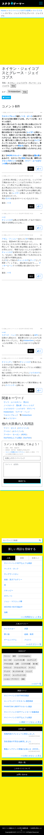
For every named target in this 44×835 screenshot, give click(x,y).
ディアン (32, 667)
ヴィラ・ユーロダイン (13, 402)
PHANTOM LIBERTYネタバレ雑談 (18, 706)
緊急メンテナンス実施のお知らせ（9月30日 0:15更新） (22, 749)
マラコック (7, 667)
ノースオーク (9, 405)
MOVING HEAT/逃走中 (13, 607)
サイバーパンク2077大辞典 (19, 10)
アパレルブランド (20, 667)
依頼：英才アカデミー (13, 579)
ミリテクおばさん (24, 656)
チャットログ (7, 220)
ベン (11, 265)
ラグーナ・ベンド (9, 335)
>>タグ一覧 (36, 684)
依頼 (23, 679)
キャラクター (11, 418)
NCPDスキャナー (14, 155)
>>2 (3, 217)
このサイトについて (22, 768)
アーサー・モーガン (12, 434)
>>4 (3, 332)
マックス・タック (11, 568)
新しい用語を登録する (22, 549)
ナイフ (37, 140)
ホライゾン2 (23, 428)
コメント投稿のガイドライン (14, 452)
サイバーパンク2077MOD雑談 (16, 695)
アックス (7, 671)
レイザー (30, 132)
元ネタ (8, 198)
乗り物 (6, 634)
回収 (23, 158)
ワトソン (7, 656)
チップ (33, 260)
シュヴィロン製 (19, 660)
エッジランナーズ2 (19, 675)
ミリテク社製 (25, 664)
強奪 (6, 612)
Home (3, 10)
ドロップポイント (9, 161)
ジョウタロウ (34, 373)
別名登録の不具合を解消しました (17, 741)
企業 (17, 664)
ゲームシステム (10, 640)
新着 (22, 558)
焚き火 (20, 145)
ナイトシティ (7, 362)
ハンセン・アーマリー (11, 679)
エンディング (31, 660)
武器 (26, 628)
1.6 (26, 239)
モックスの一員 (18, 671)
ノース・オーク (26, 116)
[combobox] (22, 540)
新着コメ (35, 558)
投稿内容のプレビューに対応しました (19, 734)
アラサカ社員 (8, 664)
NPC (36, 335)
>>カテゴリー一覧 (33, 644)
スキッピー (8, 590)
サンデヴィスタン (11, 574)
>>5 (9, 273)
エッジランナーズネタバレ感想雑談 (18, 701)
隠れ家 (36, 155)
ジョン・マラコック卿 (13, 601)
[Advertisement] (22, 41)
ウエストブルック (9, 116)
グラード (7, 675)
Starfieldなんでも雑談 (13, 438)
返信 (31, 169)
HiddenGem (15, 91)
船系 (14, 656)
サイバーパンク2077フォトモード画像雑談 (21, 712)
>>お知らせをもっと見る (31, 756)
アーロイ (7, 431)
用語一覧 (22, 762)
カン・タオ (7, 660)
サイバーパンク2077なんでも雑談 (18, 563)
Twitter (7, 97)
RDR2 (24, 434)
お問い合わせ (22, 774)
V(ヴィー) (31, 408)
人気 (8, 558)
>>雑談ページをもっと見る (30, 722)
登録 (13, 86)
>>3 (9, 203)
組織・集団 (28, 634)
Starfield (27, 438)
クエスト (28, 640)
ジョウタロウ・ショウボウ (14, 408)
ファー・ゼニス (10, 428)
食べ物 (35, 664)
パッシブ (29, 671)
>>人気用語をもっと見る (31, 617)
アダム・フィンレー (10, 239)
